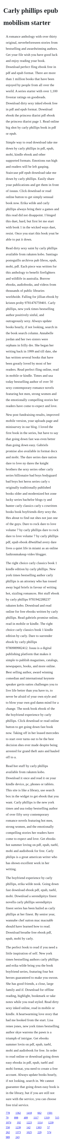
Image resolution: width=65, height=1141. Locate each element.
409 (26, 1117)
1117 (36, 1117)
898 (16, 1117)
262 (8, 1132)
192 (19, 1122)
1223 (29, 1122)
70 (7, 1117)
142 (28, 1127)
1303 (39, 1127)
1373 (18, 1132)
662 (40, 1113)
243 (18, 1137)
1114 (40, 1122)
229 (40, 1132)
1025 (29, 1132)
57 (48, 1127)
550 (8, 1127)
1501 (49, 1113)
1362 (18, 1113)
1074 (8, 1122)
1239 (51, 1122)
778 (8, 1113)
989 (8, 1137)
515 (57, 1117)
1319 (47, 1117)
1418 (29, 1113)
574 (49, 1132)
